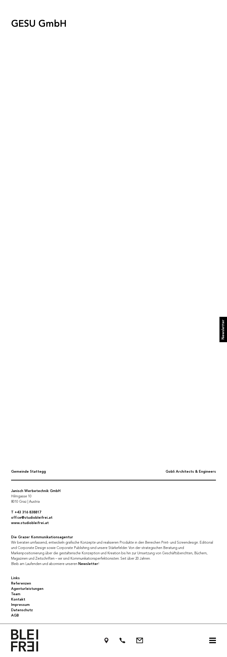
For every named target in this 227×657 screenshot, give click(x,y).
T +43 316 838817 (26, 512)
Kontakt (18, 599)
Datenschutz (22, 610)
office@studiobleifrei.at (32, 518)
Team (15, 594)
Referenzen (21, 583)
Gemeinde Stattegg (28, 472)
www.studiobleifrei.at (30, 523)
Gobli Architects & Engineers (191, 472)
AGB (15, 615)
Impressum (20, 605)
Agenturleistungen (27, 589)
